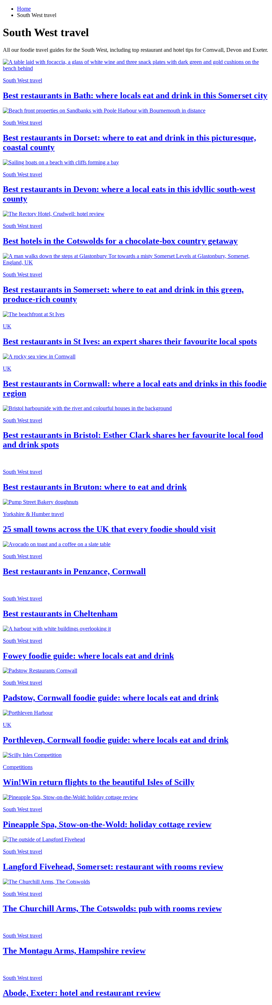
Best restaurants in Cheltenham (60, 613)
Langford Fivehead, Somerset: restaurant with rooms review (113, 866)
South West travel (22, 80)
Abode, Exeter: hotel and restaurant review (81, 993)
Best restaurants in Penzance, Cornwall (74, 571)
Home (24, 9)
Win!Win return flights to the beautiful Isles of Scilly (98, 782)
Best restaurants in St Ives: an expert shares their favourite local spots (130, 341)
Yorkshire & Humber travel (33, 514)
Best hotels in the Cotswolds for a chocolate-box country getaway (120, 241)
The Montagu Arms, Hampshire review (74, 950)
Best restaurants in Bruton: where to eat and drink (95, 486)
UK (7, 326)
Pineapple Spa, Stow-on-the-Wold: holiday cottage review (107, 824)
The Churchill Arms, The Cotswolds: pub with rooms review (112, 908)
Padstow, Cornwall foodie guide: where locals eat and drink (111, 697)
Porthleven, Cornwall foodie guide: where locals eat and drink (115, 740)
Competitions (18, 767)
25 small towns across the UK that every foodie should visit (109, 529)
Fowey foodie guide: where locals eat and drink (88, 655)
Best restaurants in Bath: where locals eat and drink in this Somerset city (135, 95)
